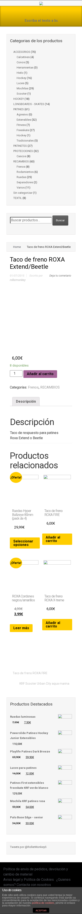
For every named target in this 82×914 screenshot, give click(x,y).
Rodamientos (25, 171)
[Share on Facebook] (42, 658)
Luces (20, 83)
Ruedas (21, 177)
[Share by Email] (62, 658)
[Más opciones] (69, 658)
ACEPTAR (41, 910)
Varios (21, 187)
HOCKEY (18, 98)
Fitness (21, 125)
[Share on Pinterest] (55, 658)
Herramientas (25, 67)
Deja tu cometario (60, 275)
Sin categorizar (22, 192)
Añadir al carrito (40, 374)
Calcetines (23, 57)
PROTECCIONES (23, 151)
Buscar (60, 220)
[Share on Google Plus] (49, 658)
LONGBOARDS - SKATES (28, 104)
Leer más (21, 628)
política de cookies (43, 902)
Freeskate (23, 130)
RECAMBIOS (21, 161)
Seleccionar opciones (23, 543)
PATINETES (20, 145)
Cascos (21, 156)
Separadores (25, 182)
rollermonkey (18, 280)
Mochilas (22, 88)
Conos (21, 62)
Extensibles (24, 119)
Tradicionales (25, 140)
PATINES (18, 109)
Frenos (21, 166)
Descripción (26, 401)
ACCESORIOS (21, 51)
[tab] (26, 401)
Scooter (22, 93)
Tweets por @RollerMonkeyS (28, 847)
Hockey (21, 78)
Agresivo (22, 114)
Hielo (20, 72)
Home (17, 247)
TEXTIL (17, 198)
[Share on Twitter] (35, 658)
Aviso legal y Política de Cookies (28, 879)
